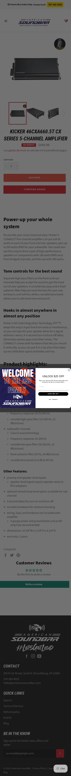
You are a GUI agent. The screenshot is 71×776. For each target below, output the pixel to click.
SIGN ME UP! (53, 394)
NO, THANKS (53, 399)
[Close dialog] (69, 370)
